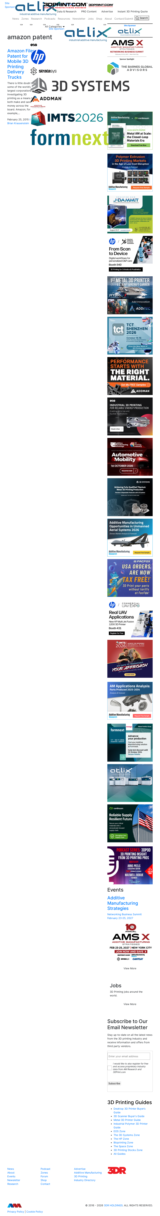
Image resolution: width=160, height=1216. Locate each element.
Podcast (45, 1168)
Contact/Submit (123, 18)
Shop (99, 18)
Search (143, 17)
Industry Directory (84, 1180)
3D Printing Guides (129, 1102)
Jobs (91, 18)
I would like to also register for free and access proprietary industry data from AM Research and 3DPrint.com (130, 1067)
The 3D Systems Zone (127, 1135)
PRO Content (89, 11)
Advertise (107, 11)
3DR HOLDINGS (113, 1205)
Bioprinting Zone (123, 1142)
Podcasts (49, 18)
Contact (45, 1183)
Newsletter (78, 18)
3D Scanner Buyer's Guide (129, 1116)
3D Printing (80, 1176)
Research (36, 18)
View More (130, 968)
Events (11, 1176)
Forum (44, 1176)
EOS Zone (119, 1131)
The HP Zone (121, 1138)
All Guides (119, 1153)
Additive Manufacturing (88, 1172)
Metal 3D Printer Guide (127, 1119)
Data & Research (66, 11)
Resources (64, 18)
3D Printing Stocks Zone (128, 1150)
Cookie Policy (34, 1211)
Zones (25, 18)
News (15, 18)
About (108, 18)
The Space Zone (123, 1146)
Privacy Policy (15, 1211)
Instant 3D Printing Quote (133, 11)
